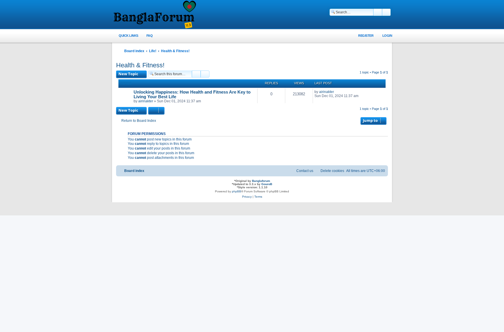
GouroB (266, 184)
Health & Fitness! (140, 65)
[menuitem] (146, 35)
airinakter (145, 101)
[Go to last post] (337, 92)
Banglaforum (261, 180)
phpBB (236, 191)
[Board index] (154, 15)
